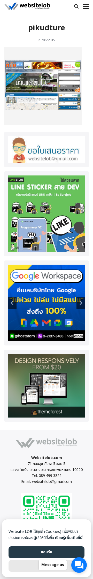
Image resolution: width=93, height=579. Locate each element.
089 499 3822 (50, 475)
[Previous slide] (12, 303)
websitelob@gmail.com (52, 481)
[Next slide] (80, 303)
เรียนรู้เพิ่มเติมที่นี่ (68, 538)
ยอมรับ (46, 552)
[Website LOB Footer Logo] (46, 448)
